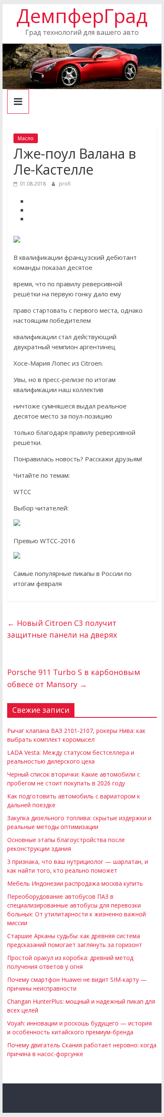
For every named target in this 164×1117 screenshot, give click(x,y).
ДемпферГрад (82, 16)
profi (65, 183)
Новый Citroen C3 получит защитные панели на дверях (62, 629)
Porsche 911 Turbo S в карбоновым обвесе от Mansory (73, 678)
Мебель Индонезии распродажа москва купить (75, 883)
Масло (26, 138)
